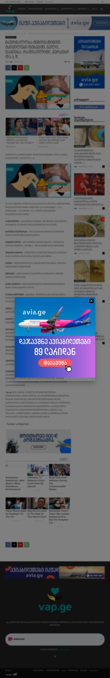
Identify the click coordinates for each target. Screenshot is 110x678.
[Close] (91, 300)
